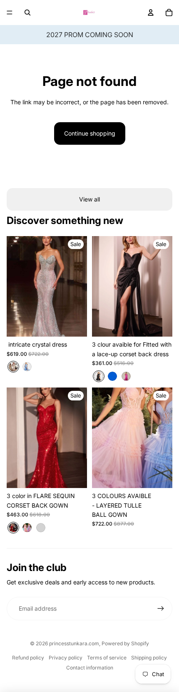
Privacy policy (65, 657)
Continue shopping (89, 133)
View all (89, 199)
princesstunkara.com (74, 643)
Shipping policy (149, 657)
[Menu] (9, 12)
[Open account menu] (151, 12)
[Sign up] (161, 609)
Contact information (89, 667)
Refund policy (28, 657)
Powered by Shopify (125, 643)
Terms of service (107, 657)
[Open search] (27, 12)
